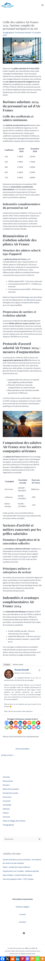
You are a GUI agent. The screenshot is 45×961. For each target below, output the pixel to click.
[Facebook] (7, 723)
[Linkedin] (20, 723)
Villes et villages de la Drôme (14, 821)
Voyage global (8, 32)
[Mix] (29, 723)
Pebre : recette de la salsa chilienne (16, 867)
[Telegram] (38, 727)
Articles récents (18, 664)
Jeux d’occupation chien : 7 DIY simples (18, 879)
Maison (6, 813)
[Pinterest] (25, 723)
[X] (11, 723)
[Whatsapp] (34, 723)
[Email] (25, 727)
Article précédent (22, 749)
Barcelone (31, 300)
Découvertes (8, 781)
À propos (7, 664)
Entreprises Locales (10, 793)
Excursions (7, 797)
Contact (22, 914)
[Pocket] (34, 727)
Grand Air (7, 801)
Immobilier (7, 805)
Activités (6, 777)
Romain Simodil (22, 669)
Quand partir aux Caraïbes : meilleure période (21, 871)
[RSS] (11, 727)
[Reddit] (16, 723)
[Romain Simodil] (8, 674)
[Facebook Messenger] (29, 727)
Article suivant (8, 755)
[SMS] (7, 727)
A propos (22, 922)
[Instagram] (16, 727)
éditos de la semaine (11, 789)
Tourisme (6, 817)
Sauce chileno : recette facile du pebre (17, 875)
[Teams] (20, 727)
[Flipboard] (38, 723)
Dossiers (6, 785)
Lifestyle (6, 809)
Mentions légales (22, 907)
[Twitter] (39, 670)
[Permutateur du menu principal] (42, 5)
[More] (20, 732)
